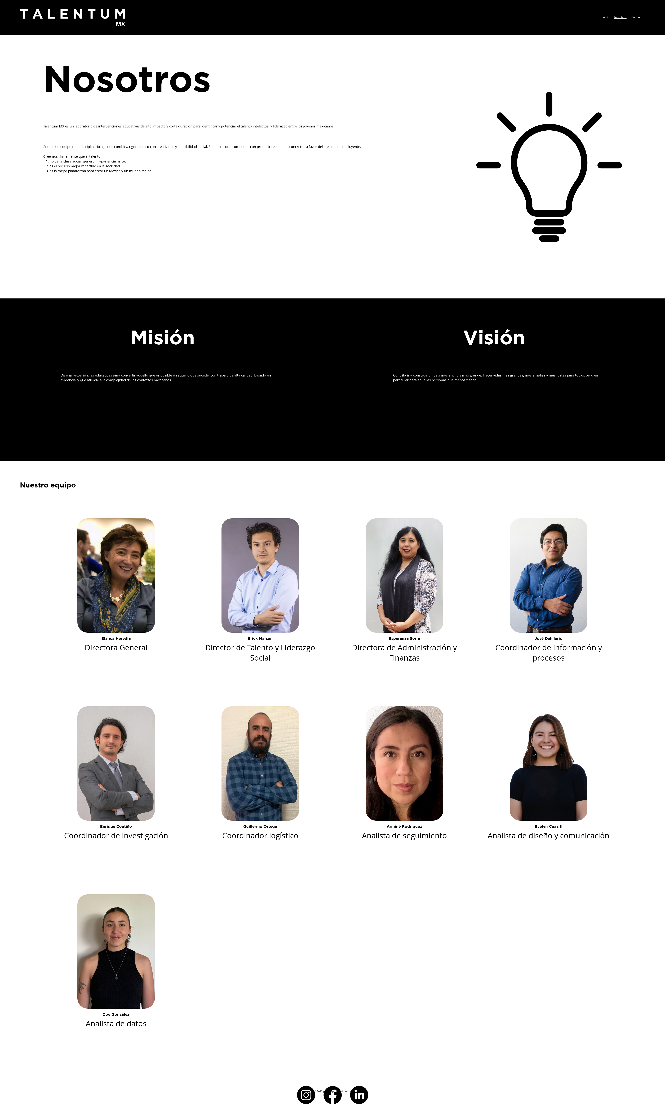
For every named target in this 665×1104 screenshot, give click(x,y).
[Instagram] (306, 1095)
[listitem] (116, 590)
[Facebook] (332, 1095)
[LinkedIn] (359, 1095)
